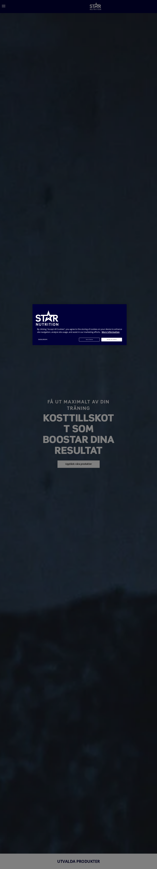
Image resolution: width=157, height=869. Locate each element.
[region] (80, 324)
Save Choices (89, 339)
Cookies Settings (42, 339)
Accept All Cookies (112, 339)
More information (111, 332)
